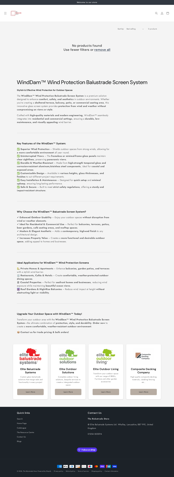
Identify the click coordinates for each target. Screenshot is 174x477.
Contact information (111, 471)
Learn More (30, 392)
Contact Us (21, 437)
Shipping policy (96, 471)
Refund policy (70, 471)
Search (20, 419)
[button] (5, 13)
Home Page (21, 423)
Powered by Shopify (44, 471)
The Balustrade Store (30, 471)
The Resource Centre (25, 432)
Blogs (19, 441)
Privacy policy (58, 471)
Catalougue (21, 428)
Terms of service (83, 471)
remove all (102, 50)
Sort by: (121, 29)
